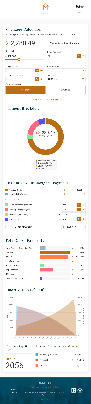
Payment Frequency (14, 83)
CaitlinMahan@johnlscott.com (45, 387)
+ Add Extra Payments (13, 199)
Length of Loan (12, 66)
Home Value (10, 51)
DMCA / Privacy (45, 399)
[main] (45, 198)
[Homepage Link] (45, 9)
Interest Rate (53, 66)
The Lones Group (49, 395)
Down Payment (54, 52)
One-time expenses (14, 75)
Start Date (51, 75)
